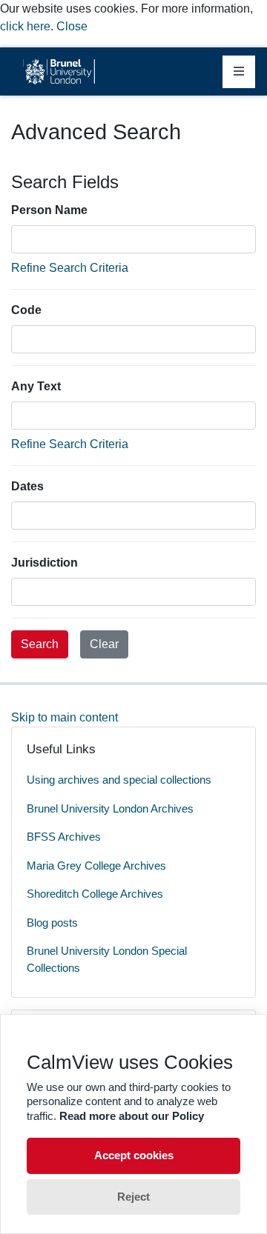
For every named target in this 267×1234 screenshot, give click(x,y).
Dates (27, 486)
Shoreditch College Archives (95, 893)
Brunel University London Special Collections (107, 959)
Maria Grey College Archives (96, 865)
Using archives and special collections (119, 779)
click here (25, 26)
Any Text (36, 386)
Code (26, 310)
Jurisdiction (44, 562)
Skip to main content (64, 717)
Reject (133, 1196)
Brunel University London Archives (110, 808)
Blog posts (52, 922)
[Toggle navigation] (238, 72)
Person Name (49, 210)
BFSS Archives (64, 836)
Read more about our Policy (131, 1116)
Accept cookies (134, 1155)
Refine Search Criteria (69, 267)
